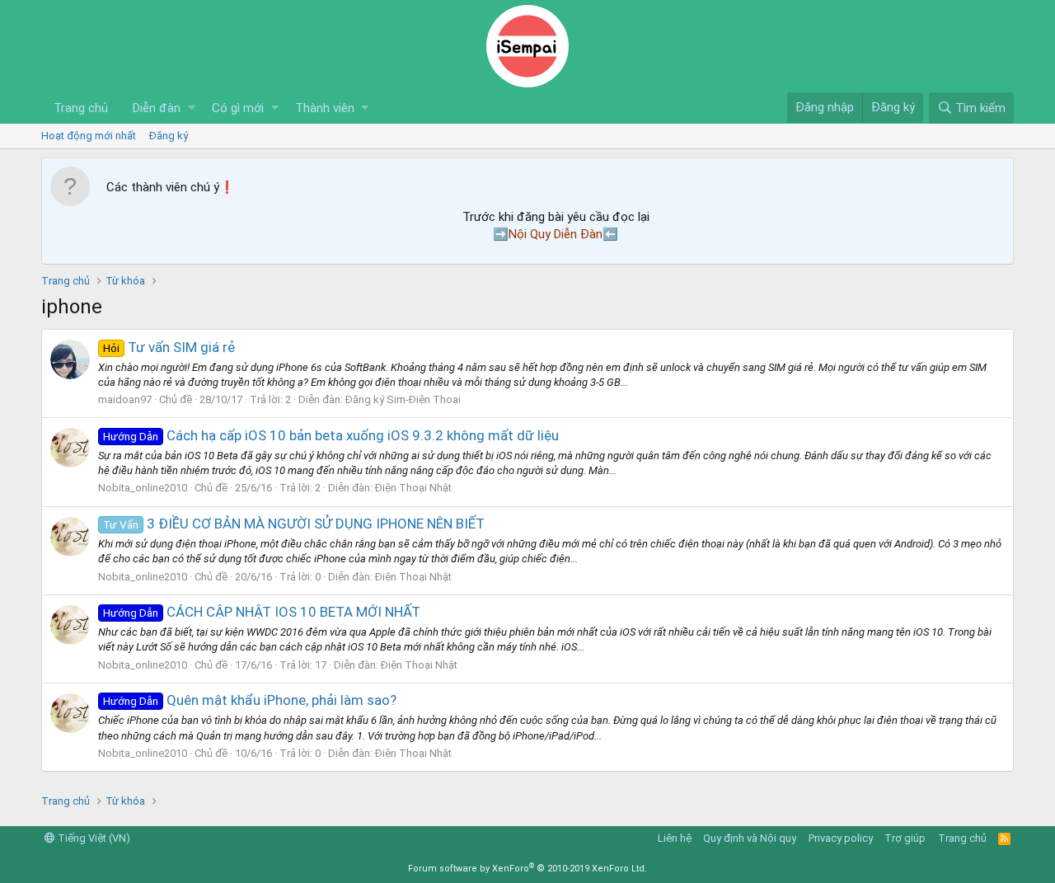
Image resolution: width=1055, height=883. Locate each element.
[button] (191, 108)
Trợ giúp (905, 838)
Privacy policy (841, 838)
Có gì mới (238, 108)
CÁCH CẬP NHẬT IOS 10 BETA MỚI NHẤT (261, 612)
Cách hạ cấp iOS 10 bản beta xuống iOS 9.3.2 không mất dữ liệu (331, 435)
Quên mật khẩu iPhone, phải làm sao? (249, 700)
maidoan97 (125, 399)
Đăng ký (168, 135)
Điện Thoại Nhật (413, 487)
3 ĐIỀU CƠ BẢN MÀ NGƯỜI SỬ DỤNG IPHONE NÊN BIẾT (294, 523)
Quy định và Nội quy (749, 838)
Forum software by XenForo (527, 868)
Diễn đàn (157, 108)
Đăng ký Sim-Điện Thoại (403, 399)
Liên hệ (675, 838)
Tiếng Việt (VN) (92, 838)
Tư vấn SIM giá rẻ (169, 347)
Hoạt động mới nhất (88, 135)
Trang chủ (81, 108)
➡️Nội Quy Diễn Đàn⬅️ (555, 234)
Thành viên (324, 108)
